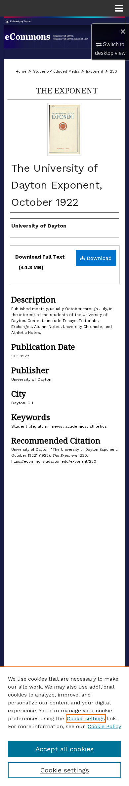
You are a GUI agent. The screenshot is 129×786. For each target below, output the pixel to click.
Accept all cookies (64, 749)
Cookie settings (86, 718)
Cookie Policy (104, 726)
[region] (64, 726)
